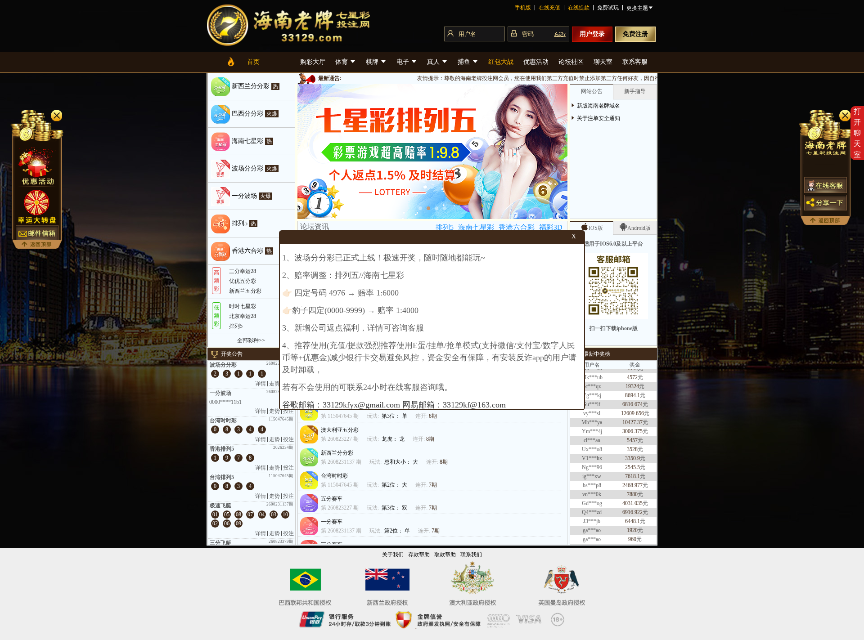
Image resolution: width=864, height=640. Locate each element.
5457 (632, 425)
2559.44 (632, 542)
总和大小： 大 (401, 462)
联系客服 (635, 61)
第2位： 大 (395, 485)
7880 (632, 479)
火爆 (271, 114)
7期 (433, 485)
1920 (632, 515)
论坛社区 (571, 61)
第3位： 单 (395, 416)
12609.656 (632, 398)
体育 (342, 61)
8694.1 (632, 380)
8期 (433, 416)
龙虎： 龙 (394, 439)
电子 (403, 61)
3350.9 (632, 443)
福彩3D (550, 227)
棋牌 (373, 61)
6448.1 (632, 506)
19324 (632, 371)
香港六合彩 (517, 227)
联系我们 (471, 554)
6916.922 (632, 497)
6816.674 (632, 389)
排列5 (445, 227)
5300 (632, 533)
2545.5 (632, 452)
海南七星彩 (476, 227)
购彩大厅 (312, 61)
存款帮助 (419, 554)
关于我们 (393, 554)
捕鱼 (465, 61)
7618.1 (632, 461)
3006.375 (632, 416)
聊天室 (603, 61)
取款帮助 (445, 554)
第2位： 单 (397, 531)
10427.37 (632, 407)
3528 (632, 434)
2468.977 (632, 470)
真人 (434, 61)
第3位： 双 (395, 508)
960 (632, 524)
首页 (253, 61)
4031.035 (632, 488)
